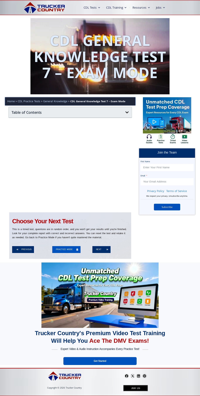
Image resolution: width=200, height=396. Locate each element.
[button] (127, 112)
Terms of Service (176, 191)
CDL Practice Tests (29, 101)
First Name (145, 161)
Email (143, 175)
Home (11, 101)
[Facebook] (126, 376)
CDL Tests (90, 8)
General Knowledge (55, 101)
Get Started (100, 361)
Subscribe (167, 207)
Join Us (135, 388)
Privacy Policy (155, 191)
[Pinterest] (144, 376)
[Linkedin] (138, 376)
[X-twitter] (132, 376)
